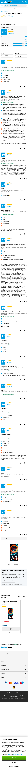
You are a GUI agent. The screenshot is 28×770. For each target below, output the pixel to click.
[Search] (26, 5)
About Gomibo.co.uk (6, 698)
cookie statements (17, 754)
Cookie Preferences (22, 698)
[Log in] (20, 2)
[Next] (26, 538)
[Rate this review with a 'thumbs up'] (20, 86)
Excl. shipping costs (16, 564)
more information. (14, 696)
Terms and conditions (9, 700)
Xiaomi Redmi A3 (4, 11)
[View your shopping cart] (26, 2)
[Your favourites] (23, 2)
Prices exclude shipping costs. (14, 693)
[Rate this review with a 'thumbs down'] (24, 86)
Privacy (12, 698)
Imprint (16, 698)
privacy (9, 754)
